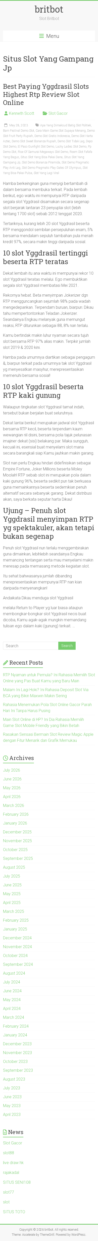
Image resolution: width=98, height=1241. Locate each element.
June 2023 (12, 1096)
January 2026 (15, 823)
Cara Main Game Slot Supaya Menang (61, 130)
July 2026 (11, 770)
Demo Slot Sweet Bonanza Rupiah (34, 141)
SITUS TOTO (14, 1211)
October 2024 (15, 955)
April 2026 (12, 796)
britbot (49, 9)
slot (6, 1202)
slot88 (8, 1152)
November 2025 (17, 840)
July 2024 (11, 982)
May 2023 (12, 1105)
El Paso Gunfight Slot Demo (36, 146)
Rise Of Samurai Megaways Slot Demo (43, 152)
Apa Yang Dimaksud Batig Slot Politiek (65, 125)
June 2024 (12, 991)
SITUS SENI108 (17, 1182)
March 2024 (13, 1017)
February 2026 (16, 814)
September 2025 (18, 858)
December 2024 (17, 938)
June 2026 (12, 779)
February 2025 (16, 920)
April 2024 (12, 1008)
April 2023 (12, 1114)
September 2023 (18, 1070)
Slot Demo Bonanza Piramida (41, 162)
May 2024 (12, 999)
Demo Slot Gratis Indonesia (52, 136)
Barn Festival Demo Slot (18, 130)
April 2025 (12, 902)
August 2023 (14, 1079)
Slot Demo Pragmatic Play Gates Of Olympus (51, 168)
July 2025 (11, 876)
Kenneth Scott (21, 113)
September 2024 (18, 964)
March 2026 (13, 805)
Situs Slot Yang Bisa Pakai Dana (42, 157)
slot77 (8, 1192)
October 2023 (15, 1061)
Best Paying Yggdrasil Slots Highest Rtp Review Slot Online (46, 94)
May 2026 (12, 787)
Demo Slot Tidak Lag (71, 141)
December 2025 (17, 832)
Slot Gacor (58, 113)
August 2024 (14, 973)
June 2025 (12, 885)
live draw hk (13, 1162)
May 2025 (12, 893)
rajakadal (11, 1172)
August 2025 (14, 867)
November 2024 (17, 946)
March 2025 (13, 911)
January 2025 (15, 929)
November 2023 (17, 1052)
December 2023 (17, 1043)
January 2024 (15, 1035)
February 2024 (16, 1026)
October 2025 (15, 849)
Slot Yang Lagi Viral (46, 173)
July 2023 (11, 1088)
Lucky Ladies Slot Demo (71, 146)
